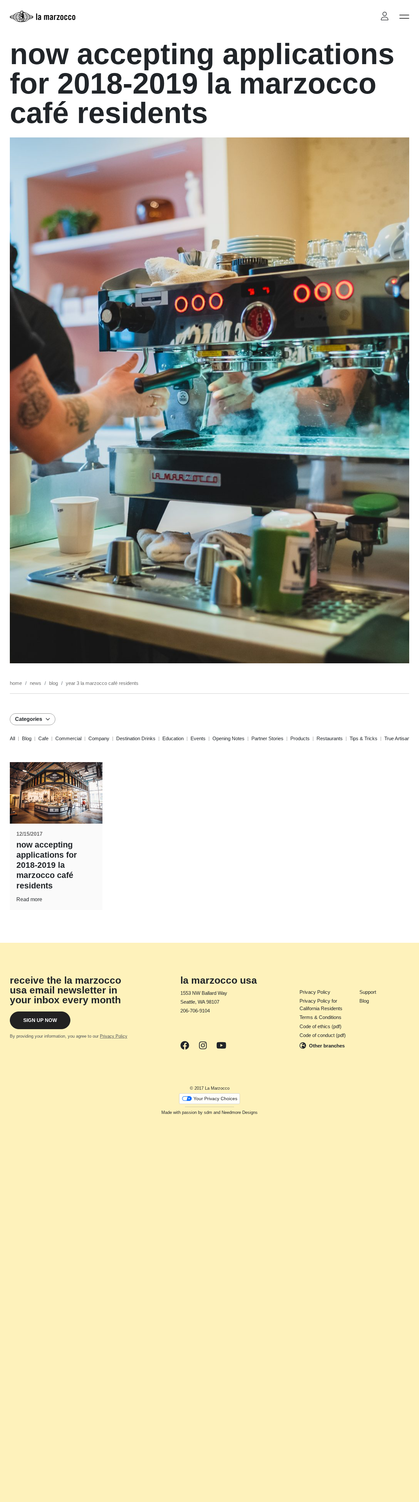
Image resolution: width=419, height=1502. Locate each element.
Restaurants (330, 738)
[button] (404, 16)
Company (98, 738)
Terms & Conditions (320, 1017)
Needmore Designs (240, 1112)
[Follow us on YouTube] (221, 1046)
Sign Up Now (40, 1020)
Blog (26, 738)
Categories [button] (28, 719)
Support (367, 992)
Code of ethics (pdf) (320, 1026)
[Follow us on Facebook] (184, 1046)
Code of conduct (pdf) (323, 1035)
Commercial (68, 738)
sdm (208, 1112)
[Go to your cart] (366, 16)
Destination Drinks (135, 738)
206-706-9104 (195, 1010)
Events (198, 738)
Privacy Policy (113, 1036)
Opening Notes (228, 738)
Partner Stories (267, 738)
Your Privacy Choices (215, 1098)
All (12, 738)
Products (300, 738)
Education (173, 738)
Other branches (327, 1045)
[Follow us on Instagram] (203, 1046)
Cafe (43, 738)
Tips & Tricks (363, 738)
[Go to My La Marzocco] (385, 16)
